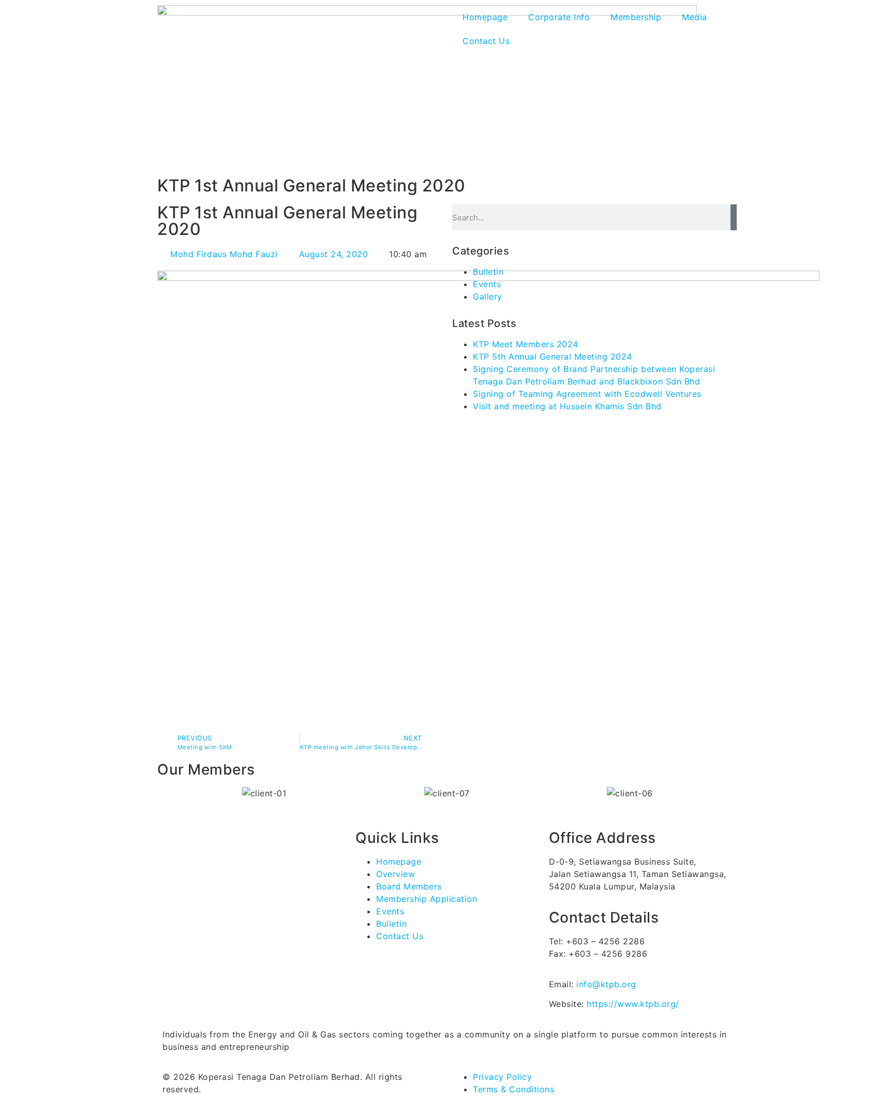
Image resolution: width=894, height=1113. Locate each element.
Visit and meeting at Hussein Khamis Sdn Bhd (567, 406)
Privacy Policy (502, 1077)
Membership (635, 17)
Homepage (485, 17)
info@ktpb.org (606, 984)
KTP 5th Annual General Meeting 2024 (552, 356)
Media (694, 17)
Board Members (409, 886)
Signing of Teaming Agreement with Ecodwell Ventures (587, 394)
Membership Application (426, 899)
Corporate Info (559, 17)
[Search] (734, 217)
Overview (395, 874)
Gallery (487, 296)
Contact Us (486, 41)
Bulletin (488, 271)
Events (487, 284)
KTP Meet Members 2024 (525, 344)
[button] (162, 792)
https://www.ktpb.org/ (633, 1004)
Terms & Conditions (513, 1089)
